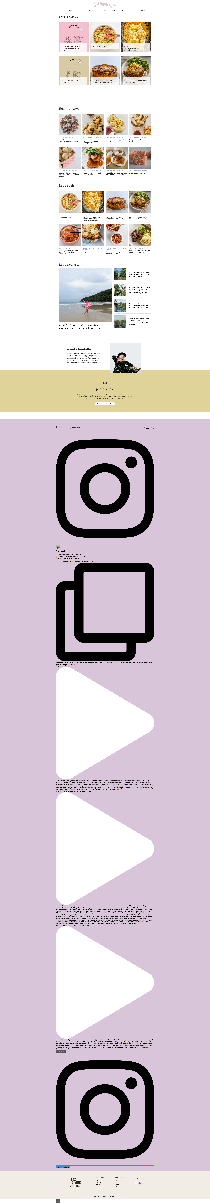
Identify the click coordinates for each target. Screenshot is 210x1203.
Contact (15, 5)
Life (25, 5)
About (6, 5)
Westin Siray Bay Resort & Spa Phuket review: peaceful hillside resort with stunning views (139, 290)
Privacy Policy (99, 1186)
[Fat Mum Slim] (105, 11)
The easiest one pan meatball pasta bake (114, 252)
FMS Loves (198, 5)
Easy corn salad (99, 46)
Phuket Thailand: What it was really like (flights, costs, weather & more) (139, 321)
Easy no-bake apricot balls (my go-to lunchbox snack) (69, 174)
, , (91, 138)
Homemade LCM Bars (138, 173)
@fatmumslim (148, 428)
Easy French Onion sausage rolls (90, 142)
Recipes (172, 5)
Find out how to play (105, 403)
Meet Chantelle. (79, 349)
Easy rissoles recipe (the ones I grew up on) (139, 251)
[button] (206, 5)
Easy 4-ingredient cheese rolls (139, 140)
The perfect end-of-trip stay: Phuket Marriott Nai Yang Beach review (139, 305)
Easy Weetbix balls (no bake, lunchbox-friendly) (69, 140)
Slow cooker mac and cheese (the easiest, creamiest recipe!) (133, 48)
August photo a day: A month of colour (71, 81)
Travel (32, 5)
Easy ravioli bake (89, 252)
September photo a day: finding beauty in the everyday (72, 48)
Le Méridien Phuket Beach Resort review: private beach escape (82, 327)
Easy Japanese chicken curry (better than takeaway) (68, 252)
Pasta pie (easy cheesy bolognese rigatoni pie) (103, 81)
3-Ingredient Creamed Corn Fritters (91, 173)
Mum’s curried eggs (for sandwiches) (116, 140)
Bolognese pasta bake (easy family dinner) (135, 81)
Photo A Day (184, 5)
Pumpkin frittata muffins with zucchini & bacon (116, 173)
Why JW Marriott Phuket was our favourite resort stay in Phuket (140, 274)
